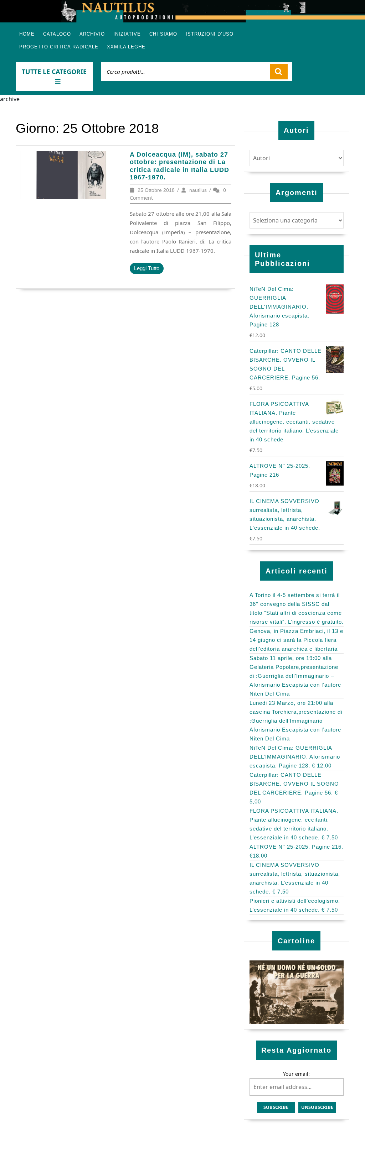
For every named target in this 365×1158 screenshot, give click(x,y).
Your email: (296, 1073)
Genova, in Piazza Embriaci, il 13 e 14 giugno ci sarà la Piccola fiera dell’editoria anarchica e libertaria (296, 640)
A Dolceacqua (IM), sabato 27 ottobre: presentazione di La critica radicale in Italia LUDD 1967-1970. (179, 166)
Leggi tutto (149, 269)
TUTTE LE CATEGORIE (54, 71)
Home (27, 34)
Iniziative (127, 34)
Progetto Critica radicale (58, 46)
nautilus (198, 190)
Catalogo (57, 34)
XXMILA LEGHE (126, 46)
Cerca (279, 71)
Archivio (92, 34)
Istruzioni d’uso (209, 34)
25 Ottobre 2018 (156, 190)
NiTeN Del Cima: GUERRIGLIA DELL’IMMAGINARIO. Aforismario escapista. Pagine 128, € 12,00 (295, 757)
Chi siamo (163, 34)
